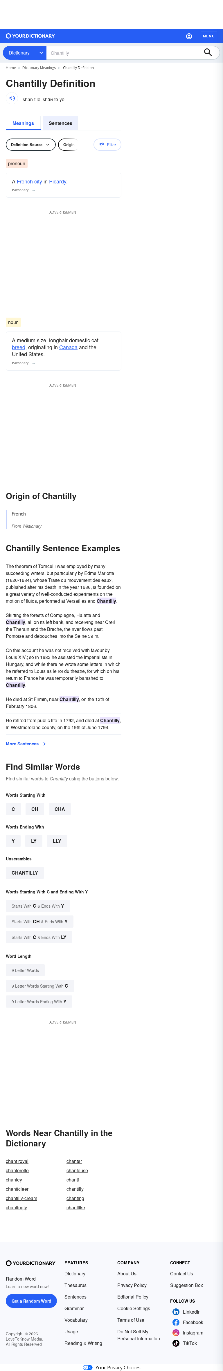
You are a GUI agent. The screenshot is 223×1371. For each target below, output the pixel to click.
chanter (74, 1161)
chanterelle (17, 1170)
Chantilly (25, 872)
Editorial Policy (132, 1296)
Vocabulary (76, 1320)
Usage (71, 1331)
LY (34, 840)
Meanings (23, 123)
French (25, 181)
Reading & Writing (83, 1343)
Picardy (57, 181)
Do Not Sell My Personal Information (138, 1335)
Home (11, 67)
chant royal (17, 1161)
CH (34, 809)
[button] (189, 36)
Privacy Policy (132, 1285)
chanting (75, 1198)
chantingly (16, 1207)
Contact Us (181, 1273)
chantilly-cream (21, 1198)
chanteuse (77, 1170)
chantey (14, 1179)
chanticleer (17, 1189)
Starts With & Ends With (38, 905)
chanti (72, 1179)
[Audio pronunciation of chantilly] (12, 98)
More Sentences (22, 743)
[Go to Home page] (30, 36)
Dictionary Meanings (39, 67)
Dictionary (19, 52)
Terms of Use (130, 1320)
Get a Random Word (31, 1301)
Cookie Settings (133, 1308)
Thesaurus (75, 1285)
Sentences (60, 123)
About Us (126, 1273)
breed (18, 347)
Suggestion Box (186, 1285)
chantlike (75, 1207)
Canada (68, 347)
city (38, 181)
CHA (60, 809)
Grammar (74, 1308)
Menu (209, 36)
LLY (57, 840)
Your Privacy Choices (118, 1367)
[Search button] (211, 52)
